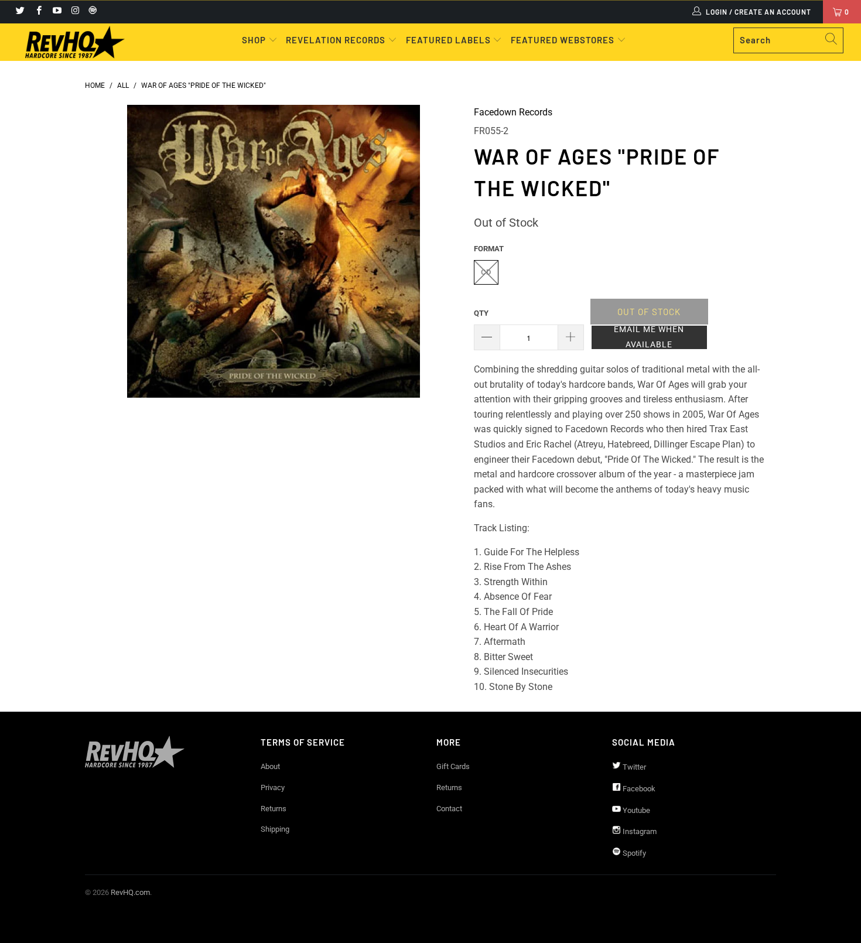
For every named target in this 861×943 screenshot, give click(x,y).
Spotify (633, 853)
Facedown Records (513, 112)
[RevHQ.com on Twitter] (20, 12)
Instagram (639, 831)
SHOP (255, 40)
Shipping (275, 829)
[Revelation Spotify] (91, 12)
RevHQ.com (130, 892)
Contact (449, 808)
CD (486, 272)
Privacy (273, 787)
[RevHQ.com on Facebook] (38, 12)
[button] (649, 337)
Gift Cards (453, 766)
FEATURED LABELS (448, 40)
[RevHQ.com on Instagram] (75, 12)
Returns (273, 808)
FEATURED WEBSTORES (564, 40)
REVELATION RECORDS (335, 40)
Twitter (633, 767)
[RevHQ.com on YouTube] (57, 12)
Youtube (635, 810)
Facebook (638, 788)
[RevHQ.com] (75, 42)
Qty (481, 313)
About (270, 766)
